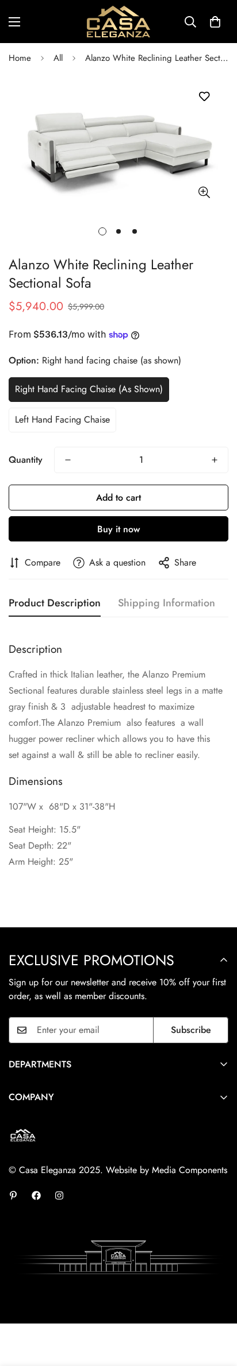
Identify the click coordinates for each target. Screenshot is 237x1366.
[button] (215, 22)
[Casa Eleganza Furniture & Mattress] (118, 21)
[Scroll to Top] (216, 1305)
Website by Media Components (166, 1170)
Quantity (26, 459)
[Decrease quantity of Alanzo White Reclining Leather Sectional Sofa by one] (68, 460)
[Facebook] (36, 1195)
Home (20, 58)
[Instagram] (59, 1195)
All (58, 58)
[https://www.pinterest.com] (13, 1195)
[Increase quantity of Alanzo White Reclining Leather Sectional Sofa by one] (214, 460)
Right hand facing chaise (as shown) (89, 389)
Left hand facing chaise (62, 419)
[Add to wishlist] (204, 97)
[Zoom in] (204, 193)
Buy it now (118, 529)
